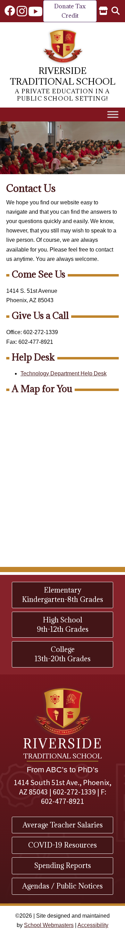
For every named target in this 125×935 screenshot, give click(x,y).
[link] (9, 11)
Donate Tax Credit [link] (70, 10)
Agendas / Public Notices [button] (62, 886)
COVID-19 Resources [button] (62, 845)
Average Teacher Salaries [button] (63, 825)
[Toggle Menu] (112, 114)
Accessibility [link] (92, 925)
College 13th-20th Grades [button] (63, 654)
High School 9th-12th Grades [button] (63, 624)
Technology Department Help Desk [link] (63, 373)
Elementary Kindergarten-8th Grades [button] (62, 594)
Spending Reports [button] (62, 865)
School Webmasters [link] (49, 925)
